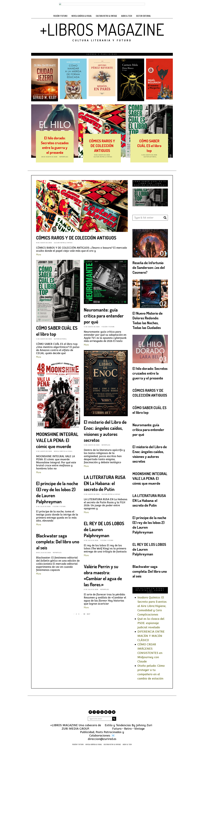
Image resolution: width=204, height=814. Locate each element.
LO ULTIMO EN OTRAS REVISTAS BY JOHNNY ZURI (150, 590)
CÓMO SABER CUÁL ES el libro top (149, 146)
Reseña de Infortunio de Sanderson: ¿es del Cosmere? (148, 267)
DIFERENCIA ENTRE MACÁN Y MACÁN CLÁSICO (151, 636)
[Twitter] (90, 712)
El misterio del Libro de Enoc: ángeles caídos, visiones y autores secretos (105, 431)
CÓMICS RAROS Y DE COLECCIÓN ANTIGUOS (102, 146)
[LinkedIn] (102, 712)
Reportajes (64, 157)
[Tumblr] (110, 712)
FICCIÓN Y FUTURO (60, 15)
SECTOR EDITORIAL (143, 15)
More (38, 254)
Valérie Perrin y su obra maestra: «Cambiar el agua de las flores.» (103, 575)
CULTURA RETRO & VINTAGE (106, 15)
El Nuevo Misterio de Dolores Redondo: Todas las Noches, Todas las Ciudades (147, 320)
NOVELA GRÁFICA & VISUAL (82, 15)
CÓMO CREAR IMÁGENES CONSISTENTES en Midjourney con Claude (149, 653)
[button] (165, 218)
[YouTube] (106, 712)
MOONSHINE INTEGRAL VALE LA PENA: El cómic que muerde (57, 440)
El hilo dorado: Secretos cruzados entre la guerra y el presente (55, 145)
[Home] (113, 712)
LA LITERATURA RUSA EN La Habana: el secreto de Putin (104, 483)
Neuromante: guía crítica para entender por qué (104, 316)
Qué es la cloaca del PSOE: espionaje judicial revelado (150, 623)
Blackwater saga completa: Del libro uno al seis (57, 541)
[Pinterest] (98, 712)
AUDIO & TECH (126, 15)
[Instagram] (94, 712)
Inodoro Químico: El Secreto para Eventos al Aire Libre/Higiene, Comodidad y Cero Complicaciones (152, 606)
